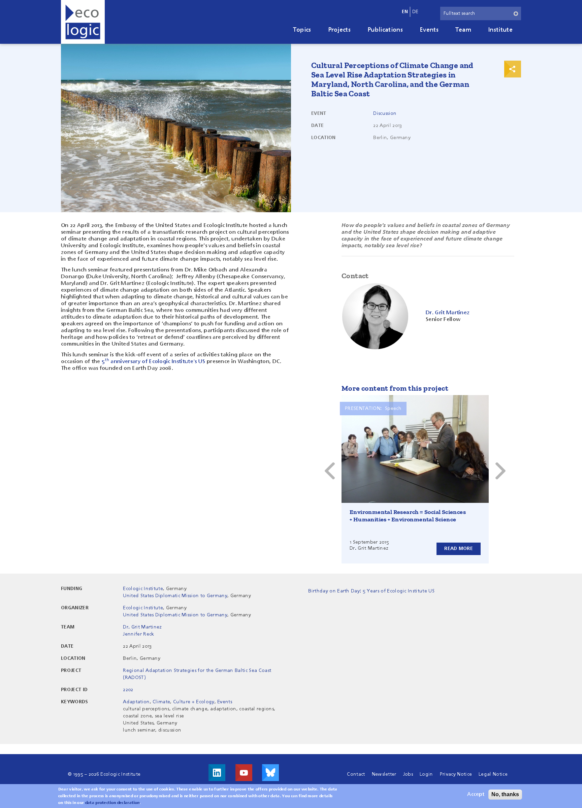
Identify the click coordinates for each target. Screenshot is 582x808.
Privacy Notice (456, 774)
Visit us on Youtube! (243, 772)
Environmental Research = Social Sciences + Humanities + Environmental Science (408, 515)
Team (463, 30)
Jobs (408, 774)
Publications (385, 30)
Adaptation (136, 702)
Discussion (384, 113)
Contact (356, 774)
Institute (500, 30)
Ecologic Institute (143, 588)
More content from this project (395, 388)
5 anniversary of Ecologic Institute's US (153, 361)
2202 (128, 689)
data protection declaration (112, 803)
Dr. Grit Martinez (142, 627)
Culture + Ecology (193, 702)
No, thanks (505, 794)
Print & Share (512, 69)
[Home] (83, 22)
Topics (302, 30)
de (415, 11)
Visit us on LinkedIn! (216, 772)
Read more (458, 548)
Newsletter (384, 774)
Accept (475, 794)
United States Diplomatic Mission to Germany (175, 595)
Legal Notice (493, 774)
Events (429, 30)
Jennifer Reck (138, 634)
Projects (339, 30)
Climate (161, 702)
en (405, 11)
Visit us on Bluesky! (270, 772)
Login (426, 774)
